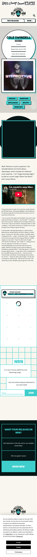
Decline (18, 547)
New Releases (13, 21)
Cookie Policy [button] (9, 534)
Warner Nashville (20, 54)
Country (18, 44)
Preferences (18, 552)
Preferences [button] (19, 536)
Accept (18, 542)
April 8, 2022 (22, 49)
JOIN (31, 392)
